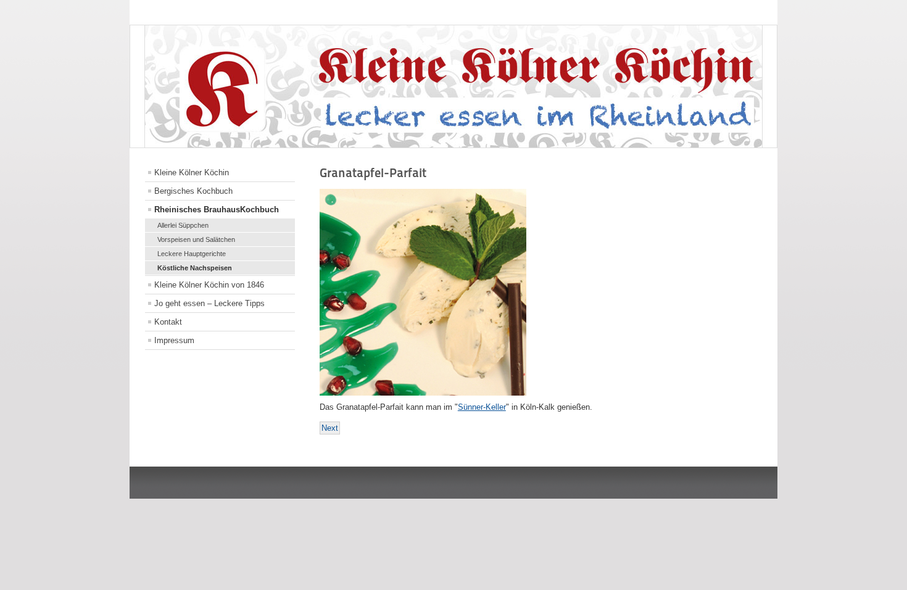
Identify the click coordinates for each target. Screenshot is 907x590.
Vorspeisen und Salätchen (196, 239)
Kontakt (168, 321)
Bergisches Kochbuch (193, 191)
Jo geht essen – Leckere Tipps (209, 303)
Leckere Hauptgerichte (191, 253)
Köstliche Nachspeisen (194, 268)
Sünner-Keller (482, 407)
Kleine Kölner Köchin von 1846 (209, 284)
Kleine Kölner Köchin (191, 172)
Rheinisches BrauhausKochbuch (216, 209)
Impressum (174, 340)
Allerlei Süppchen (183, 225)
